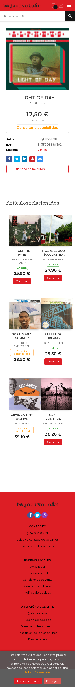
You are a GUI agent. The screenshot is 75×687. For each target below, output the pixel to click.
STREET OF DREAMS (53, 336)
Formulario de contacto (37, 546)
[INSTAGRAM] (44, 515)
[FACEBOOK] (30, 515)
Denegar (52, 681)
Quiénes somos (37, 613)
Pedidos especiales (37, 619)
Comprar (22, 281)
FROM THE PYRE (22, 252)
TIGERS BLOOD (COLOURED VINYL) (53, 253)
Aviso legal (37, 566)
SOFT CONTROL (53, 416)
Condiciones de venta (37, 579)
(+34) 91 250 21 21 (37, 533)
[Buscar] (70, 16)
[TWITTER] (37, 515)
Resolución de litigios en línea (38, 632)
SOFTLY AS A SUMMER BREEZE (22, 336)
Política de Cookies (37, 592)
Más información (37, 672)
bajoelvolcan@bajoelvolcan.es (37, 539)
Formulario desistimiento (37, 626)
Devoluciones (37, 639)
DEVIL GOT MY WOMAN (22, 416)
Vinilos (42, 150)
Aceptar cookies (27, 681)
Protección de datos (37, 573)
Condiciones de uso (37, 586)
